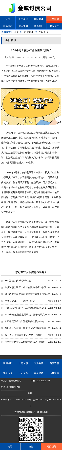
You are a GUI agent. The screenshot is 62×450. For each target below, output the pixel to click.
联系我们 (38, 26)
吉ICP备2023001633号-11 (27, 412)
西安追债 (54, 363)
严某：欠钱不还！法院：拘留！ (21, 301)
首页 (7, 19)
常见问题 (7, 26)
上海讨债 (23, 363)
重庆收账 (38, 373)
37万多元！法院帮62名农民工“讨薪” (24, 335)
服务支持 (54, 26)
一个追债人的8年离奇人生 (18, 280)
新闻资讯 (7, 363)
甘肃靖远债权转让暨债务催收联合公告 (24, 321)
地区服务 (38, 19)
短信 (31, 446)
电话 (10, 446)
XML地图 (44, 412)
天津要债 (38, 363)
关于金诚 (23, 19)
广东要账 (23, 373)
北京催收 (7, 373)
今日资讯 (43, 32)
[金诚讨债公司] (31, 13)
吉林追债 (54, 373)
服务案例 (23, 26)
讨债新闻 (54, 19)
